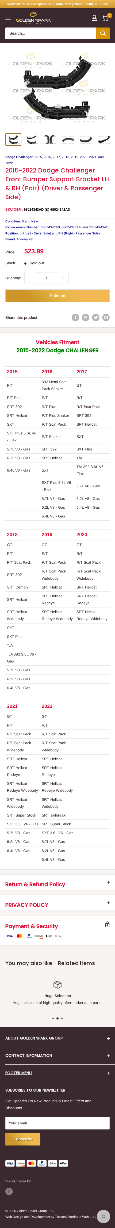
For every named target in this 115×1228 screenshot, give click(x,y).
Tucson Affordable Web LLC (75, 1217)
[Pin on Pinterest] (85, 317)
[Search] (103, 33)
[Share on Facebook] (75, 317)
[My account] (94, 18)
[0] (105, 18)
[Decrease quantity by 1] (30, 278)
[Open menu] (8, 18)
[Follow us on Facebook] (9, 1191)
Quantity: (13, 278)
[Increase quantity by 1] (62, 278)
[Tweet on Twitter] (95, 317)
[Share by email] (106, 317)
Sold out (58, 295)
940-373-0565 (88, 1003)
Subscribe (22, 1139)
